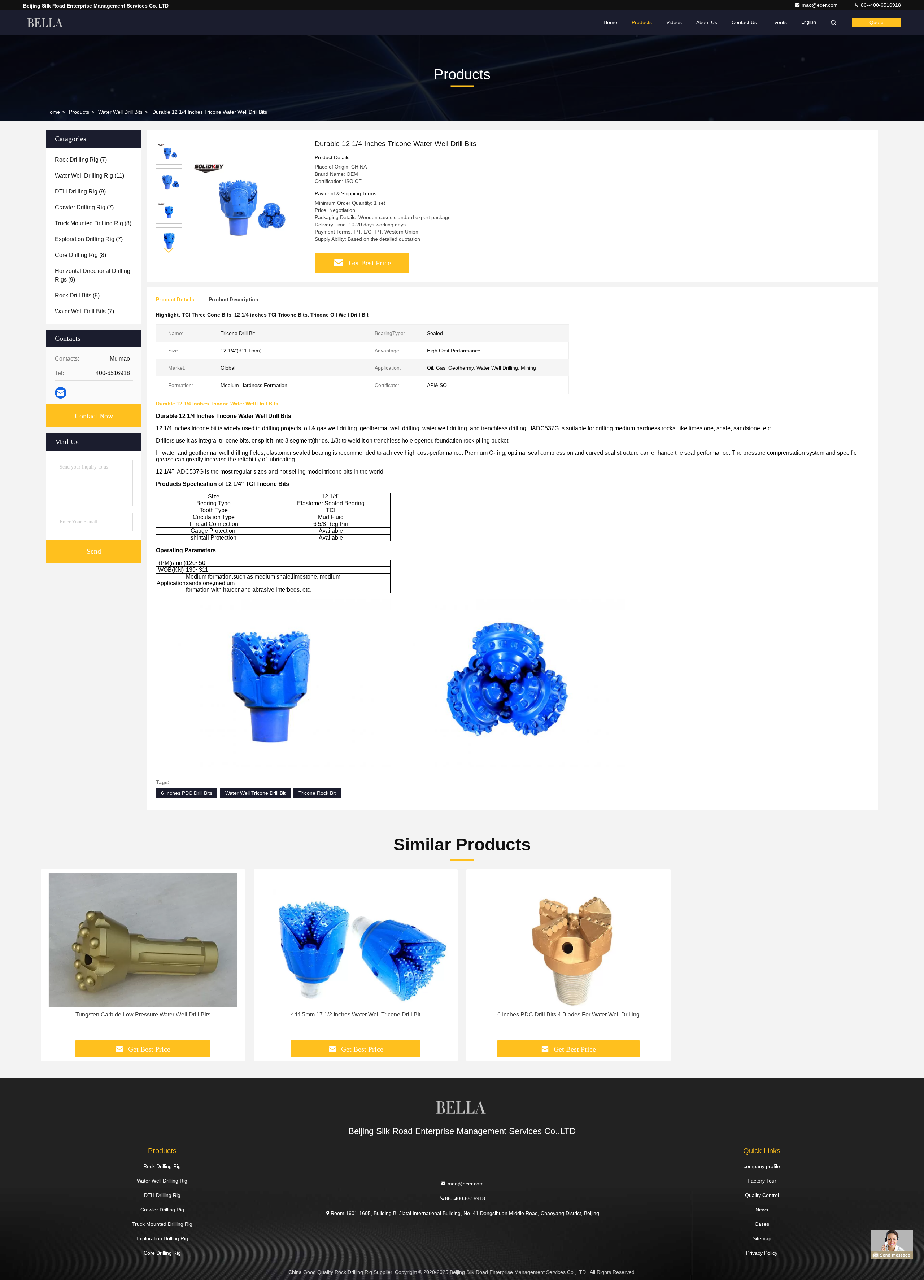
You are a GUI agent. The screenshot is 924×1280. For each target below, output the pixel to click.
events (779, 22)
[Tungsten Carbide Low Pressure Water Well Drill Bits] (142, 940)
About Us (706, 22)
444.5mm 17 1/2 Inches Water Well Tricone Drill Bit (355, 1014)
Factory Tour (762, 1181)
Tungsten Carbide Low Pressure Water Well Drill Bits (142, 1014)
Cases (762, 1224)
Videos (674, 22)
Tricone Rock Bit (317, 793)
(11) (89, 176)
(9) (80, 191)
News (761, 1209)
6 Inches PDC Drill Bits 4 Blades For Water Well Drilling (568, 1014)
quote (876, 22)
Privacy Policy (761, 1253)
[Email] (60, 392)
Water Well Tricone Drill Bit (255, 793)
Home (610, 22)
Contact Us (744, 22)
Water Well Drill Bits (120, 112)
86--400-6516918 (880, 5)
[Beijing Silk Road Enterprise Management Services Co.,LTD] (46, 22)
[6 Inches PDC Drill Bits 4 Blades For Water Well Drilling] (568, 940)
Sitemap (762, 1238)
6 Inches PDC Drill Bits (186, 793)
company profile (762, 1166)
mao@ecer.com (820, 5)
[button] (169, 250)
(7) (81, 160)
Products (642, 22)
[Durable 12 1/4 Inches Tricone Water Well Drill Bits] (245, 199)
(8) (93, 223)
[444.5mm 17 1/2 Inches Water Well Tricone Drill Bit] (355, 940)
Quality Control (762, 1195)
